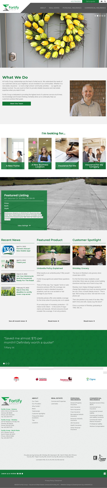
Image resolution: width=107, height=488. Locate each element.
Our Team (35, 401)
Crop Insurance (75, 412)
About (43, 8)
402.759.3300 (76, 1)
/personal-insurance (67, 153)
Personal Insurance (72, 8)
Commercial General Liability (96, 412)
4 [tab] (102, 16)
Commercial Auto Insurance (95, 408)
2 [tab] (97, 16)
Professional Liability (96, 424)
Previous (72, 98)
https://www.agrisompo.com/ (16, 378)
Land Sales (54, 403)
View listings (23, 226)
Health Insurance (75, 425)
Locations (35, 422)
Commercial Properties (58, 401)
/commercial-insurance (94, 153)
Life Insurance (74, 423)
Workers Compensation (97, 426)
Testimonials (36, 411)
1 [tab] (95, 16)
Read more (52, 321)
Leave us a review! (8, 473)
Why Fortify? (36, 406)
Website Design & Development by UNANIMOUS (76, 484)
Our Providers (36, 403)
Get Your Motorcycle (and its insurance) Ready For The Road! (25, 278)
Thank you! (21, 262)
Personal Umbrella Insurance (76, 419)
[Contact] (102, 1)
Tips (33, 420)
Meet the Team (16, 104)
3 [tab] (100, 16)
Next (104, 98)
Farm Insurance (75, 409)
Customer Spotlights (38, 413)
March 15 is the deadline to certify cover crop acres (24, 292)
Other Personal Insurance (75, 428)
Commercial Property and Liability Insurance (97, 416)
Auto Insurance (75, 407)
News (33, 408)
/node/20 (12, 153)
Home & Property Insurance (75, 403)
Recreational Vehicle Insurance (76, 415)
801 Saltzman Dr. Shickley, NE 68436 (19, 198)
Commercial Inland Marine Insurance (96, 420)
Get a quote (90, 1)
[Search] (105, 1)
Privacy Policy (49, 480)
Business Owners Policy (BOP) (97, 403)
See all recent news (17, 321)
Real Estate (54, 8)
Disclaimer (58, 480)
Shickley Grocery (81, 268)
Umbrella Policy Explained (50, 268)
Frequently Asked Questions (37, 416)
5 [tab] (104, 16)
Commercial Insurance (95, 8)
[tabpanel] (53, 40)
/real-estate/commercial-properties (40, 153)
